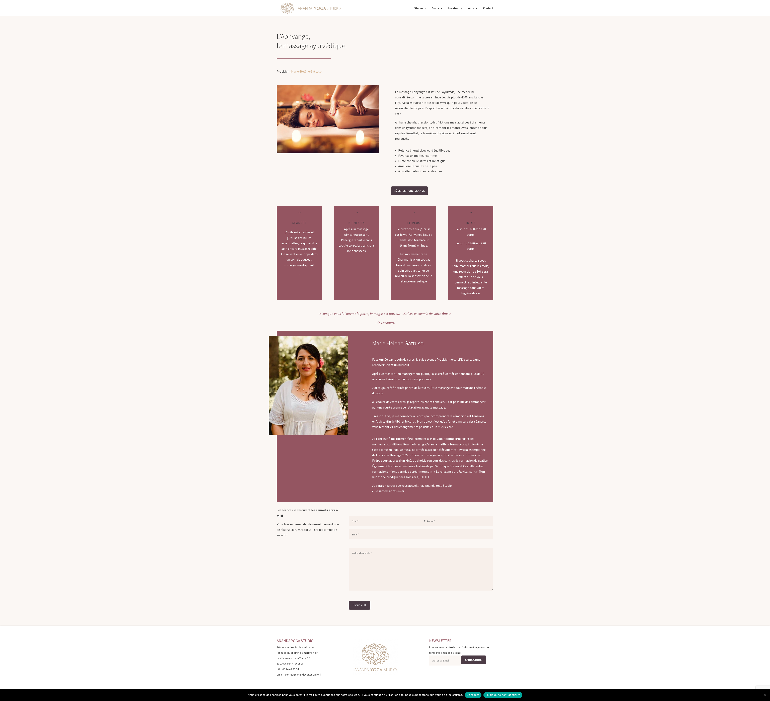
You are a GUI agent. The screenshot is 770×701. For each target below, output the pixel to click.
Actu (471, 8)
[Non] (765, 695)
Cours (435, 8)
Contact (488, 8)
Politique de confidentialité (502, 694)
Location (453, 8)
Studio (418, 8)
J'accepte (473, 694)
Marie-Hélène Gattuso (306, 71)
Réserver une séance (409, 190)
